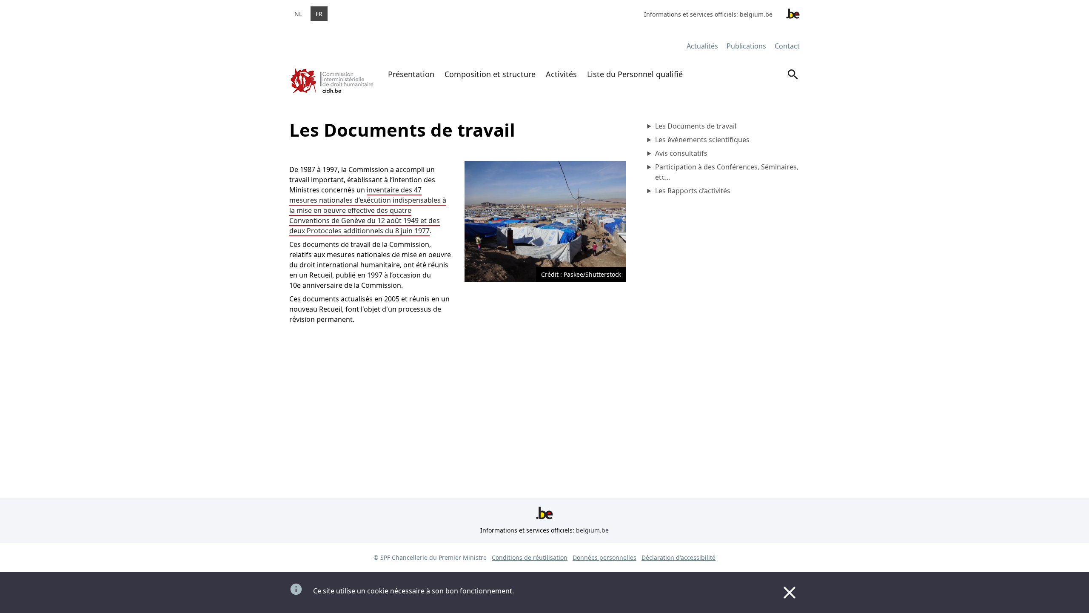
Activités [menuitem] (561, 74)
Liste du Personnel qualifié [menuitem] (635, 74)
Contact (787, 46)
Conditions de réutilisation (529, 557)
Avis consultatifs (681, 153)
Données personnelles (604, 557)
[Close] (789, 592)
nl (298, 14)
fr (319, 14)
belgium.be (756, 14)
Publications (746, 46)
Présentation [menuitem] (411, 74)
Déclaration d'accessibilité (678, 557)
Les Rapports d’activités (692, 190)
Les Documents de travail (695, 126)
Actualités (702, 46)
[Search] (793, 82)
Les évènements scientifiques (702, 139)
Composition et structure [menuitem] (490, 74)
